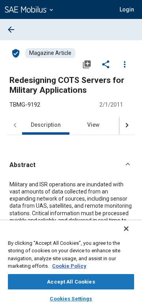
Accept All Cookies (71, 282)
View (93, 125)
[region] (71, 264)
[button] (71, 165)
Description (46, 125)
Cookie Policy (69, 266)
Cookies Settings (71, 299)
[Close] (126, 228)
